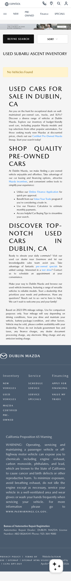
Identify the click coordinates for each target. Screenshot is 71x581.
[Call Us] (44, 4)
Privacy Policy (10, 556)
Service (34, 376)
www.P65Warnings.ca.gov (26, 511)
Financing (60, 376)
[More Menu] (5, 14)
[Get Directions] (52, 4)
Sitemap (13, 560)
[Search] (59, 4)
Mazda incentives (18, 181)
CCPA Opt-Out (12, 564)
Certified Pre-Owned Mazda (47, 136)
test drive (46, 270)
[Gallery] (35, 27)
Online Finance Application (43, 191)
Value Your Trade (42, 199)
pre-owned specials (46, 266)
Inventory (11, 376)
